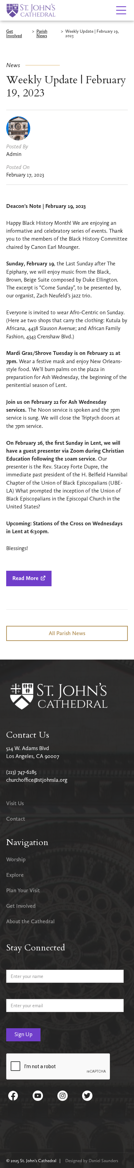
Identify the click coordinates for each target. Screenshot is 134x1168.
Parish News (41, 33)
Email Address (21, 993)
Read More (28, 578)
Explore (15, 875)
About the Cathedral (30, 921)
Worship (15, 859)
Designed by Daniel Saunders (91, 1160)
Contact (15, 819)
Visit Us (15, 803)
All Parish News (67, 633)
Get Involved (14, 33)
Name (12, 964)
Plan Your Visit (23, 890)
